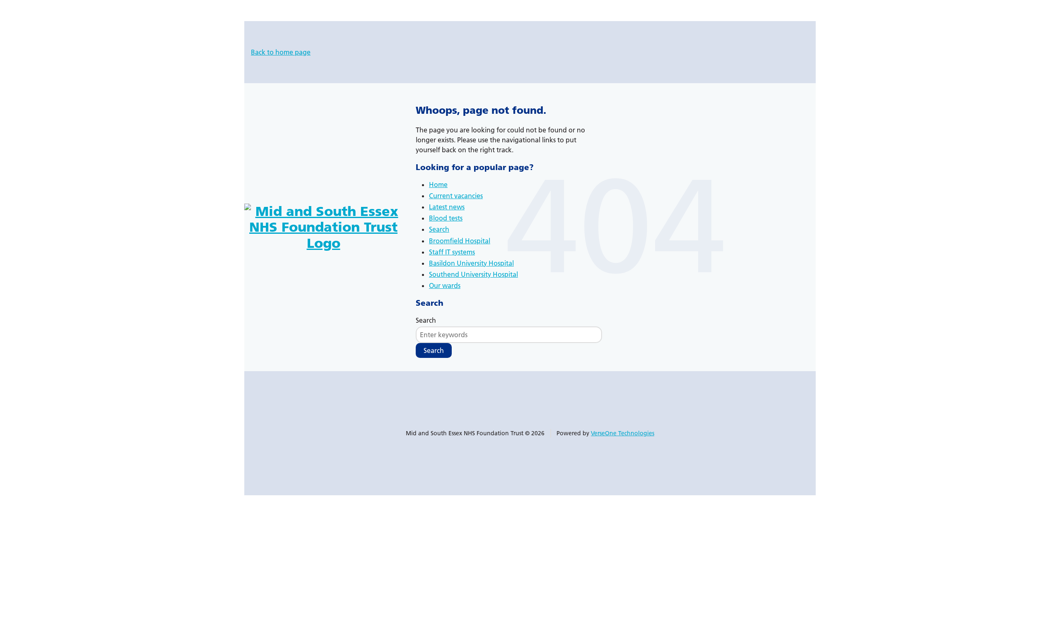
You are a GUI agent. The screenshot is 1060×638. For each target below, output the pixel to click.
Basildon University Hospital (471, 263)
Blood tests (446, 218)
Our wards (444, 285)
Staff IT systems (452, 252)
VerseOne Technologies (622, 433)
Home (438, 184)
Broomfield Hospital (459, 241)
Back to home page (281, 52)
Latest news (447, 207)
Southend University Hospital (473, 274)
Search (439, 229)
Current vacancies (456, 196)
